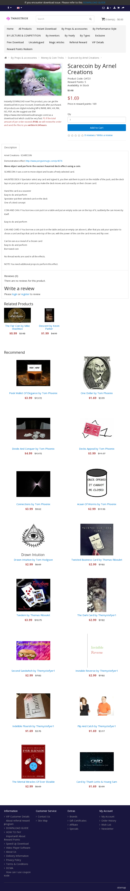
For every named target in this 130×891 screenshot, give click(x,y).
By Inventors (53, 35)
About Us (11, 851)
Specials (74, 828)
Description (10, 147)
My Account (107, 816)
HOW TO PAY (13, 832)
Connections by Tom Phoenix (33, 504)
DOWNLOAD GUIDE (94, 2)
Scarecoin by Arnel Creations (83, 57)
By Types (85, 35)
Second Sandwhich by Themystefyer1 (33, 670)
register (25, 294)
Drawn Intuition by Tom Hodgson (33, 559)
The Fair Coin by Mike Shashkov (17, 327)
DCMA (9, 868)
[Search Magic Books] (90, 18)
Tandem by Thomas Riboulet (33, 615)
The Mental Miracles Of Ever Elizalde (33, 781)
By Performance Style (104, 28)
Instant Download (46, 28)
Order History (108, 820)
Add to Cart (96, 127)
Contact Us (44, 816)
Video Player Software (18, 847)
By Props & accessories (74, 28)
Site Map (43, 820)
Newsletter (107, 828)
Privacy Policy (13, 860)
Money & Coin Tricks (52, 57)
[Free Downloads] (114, 7)
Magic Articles (56, 42)
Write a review (105, 135)
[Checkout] (123, 7)
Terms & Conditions (17, 864)
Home (10, 28)
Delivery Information (17, 855)
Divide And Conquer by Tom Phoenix (33, 448)
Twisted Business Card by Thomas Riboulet (96, 559)
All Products (25, 28)
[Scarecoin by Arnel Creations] (33, 79)
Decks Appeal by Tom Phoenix (96, 448)
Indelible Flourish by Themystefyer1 (33, 726)
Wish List (106, 824)
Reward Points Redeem (19, 49)
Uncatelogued (36, 42)
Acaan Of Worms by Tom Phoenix (96, 504)
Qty (69, 114)
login (14, 294)
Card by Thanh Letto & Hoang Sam (97, 781)
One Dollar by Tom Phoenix (97, 393)
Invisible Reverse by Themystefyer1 (96, 670)
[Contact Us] (103, 7)
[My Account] (109, 7)
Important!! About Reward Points (14, 838)
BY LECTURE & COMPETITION (24, 35)
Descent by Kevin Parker (49, 327)
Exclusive (100, 35)
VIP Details (98, 42)
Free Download (15, 42)
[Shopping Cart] (118, 7)
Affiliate (74, 824)
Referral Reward (78, 42)
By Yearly (70, 35)
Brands (73, 816)
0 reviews (89, 135)
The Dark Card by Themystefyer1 (96, 615)
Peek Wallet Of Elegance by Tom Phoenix (33, 393)
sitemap (121, 887)
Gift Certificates (78, 820)
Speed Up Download (17, 843)
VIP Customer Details (17, 816)
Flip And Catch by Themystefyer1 (97, 726)
